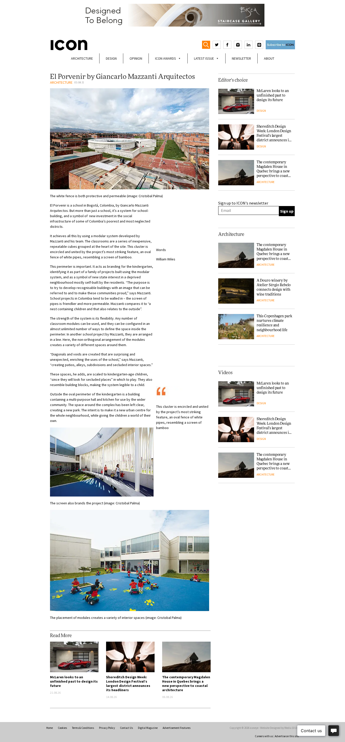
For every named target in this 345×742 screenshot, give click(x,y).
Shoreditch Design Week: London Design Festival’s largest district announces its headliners (128, 683)
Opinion (136, 58)
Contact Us (126, 728)
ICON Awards (165, 58)
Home (49, 728)
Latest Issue (204, 58)
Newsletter (241, 58)
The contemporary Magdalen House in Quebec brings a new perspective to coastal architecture (186, 683)
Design (111, 58)
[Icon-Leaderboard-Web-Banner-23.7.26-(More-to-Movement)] (172, 15)
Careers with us (264, 736)
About (269, 58)
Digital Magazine (148, 728)
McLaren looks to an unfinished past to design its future (74, 681)
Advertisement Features (176, 728)
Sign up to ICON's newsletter (243, 203)
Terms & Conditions (83, 728)
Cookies (62, 728)
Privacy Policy (107, 728)
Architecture (82, 58)
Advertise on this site (287, 736)
